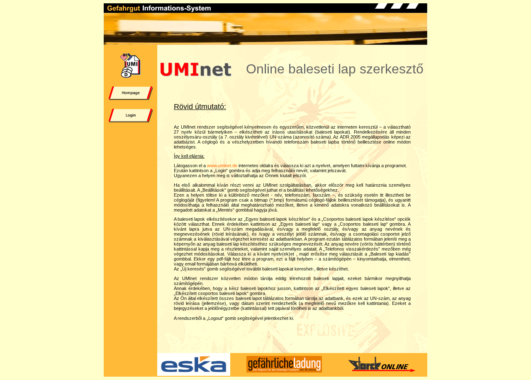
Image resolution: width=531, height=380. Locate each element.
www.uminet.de (222, 165)
